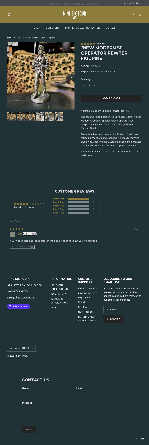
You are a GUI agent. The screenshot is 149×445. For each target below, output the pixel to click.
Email (79, 388)
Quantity (86, 79)
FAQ (53, 307)
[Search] (9, 14)
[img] (17, 229)
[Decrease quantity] (83, 85)
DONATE (111, 27)
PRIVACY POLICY (87, 288)
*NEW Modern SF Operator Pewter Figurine (35, 38)
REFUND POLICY (87, 293)
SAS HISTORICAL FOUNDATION (82, 27)
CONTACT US (85, 311)
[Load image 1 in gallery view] (40, 75)
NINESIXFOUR (21, 356)
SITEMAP (83, 307)
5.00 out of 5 (36, 203)
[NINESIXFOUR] (74, 14)
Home (10, 38)
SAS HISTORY (59, 293)
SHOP (36, 27)
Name (25, 388)
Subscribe (113, 319)
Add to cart (111, 98)
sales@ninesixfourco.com (21, 297)
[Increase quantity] (95, 85)
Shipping (86, 71)
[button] (88, 43)
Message (27, 402)
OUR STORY (52, 27)
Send (29, 429)
